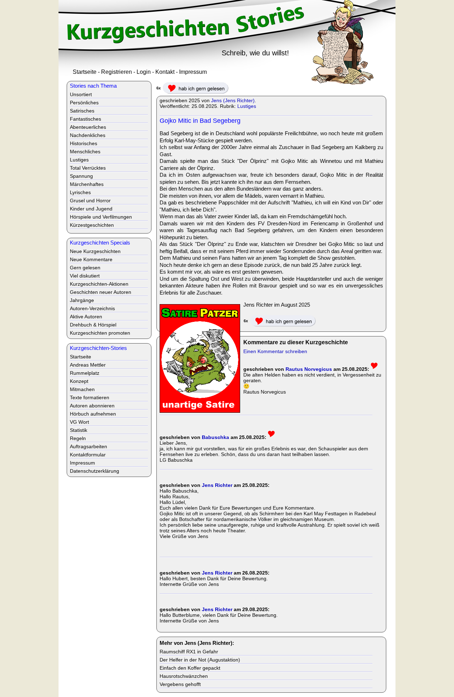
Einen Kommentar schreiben (275, 351)
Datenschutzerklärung (94, 471)
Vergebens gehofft (180, 684)
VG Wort (79, 422)
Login (144, 72)
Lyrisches (80, 192)
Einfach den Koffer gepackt (190, 668)
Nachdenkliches (87, 135)
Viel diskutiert (85, 276)
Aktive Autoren (86, 316)
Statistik (78, 430)
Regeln (78, 438)
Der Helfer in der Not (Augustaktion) (200, 660)
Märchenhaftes (87, 184)
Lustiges (246, 106)
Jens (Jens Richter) (233, 100)
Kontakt (165, 72)
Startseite (84, 72)
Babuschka (215, 437)
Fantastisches (85, 119)
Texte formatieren (89, 397)
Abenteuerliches (88, 127)
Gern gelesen (85, 267)
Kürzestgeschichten (92, 225)
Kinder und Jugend (91, 209)
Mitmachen (82, 389)
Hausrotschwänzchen (184, 676)
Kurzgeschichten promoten (100, 333)
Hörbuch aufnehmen (93, 414)
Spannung (81, 176)
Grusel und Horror (90, 200)
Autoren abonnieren (92, 405)
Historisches (83, 143)
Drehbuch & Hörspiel (93, 325)
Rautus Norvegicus (309, 369)
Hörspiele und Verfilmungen (101, 217)
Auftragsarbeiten (88, 446)
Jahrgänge (82, 300)
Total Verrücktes (88, 168)
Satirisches (82, 111)
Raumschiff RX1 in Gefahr (189, 651)
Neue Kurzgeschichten (95, 251)
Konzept (79, 381)
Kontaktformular (88, 454)
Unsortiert (81, 94)
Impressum (193, 72)
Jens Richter (217, 485)
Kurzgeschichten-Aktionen (99, 284)
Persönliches (84, 102)
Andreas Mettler (88, 365)
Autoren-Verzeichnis (92, 308)
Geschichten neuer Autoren (100, 292)
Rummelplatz (84, 373)
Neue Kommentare (91, 259)
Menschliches (85, 151)
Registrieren (116, 72)
